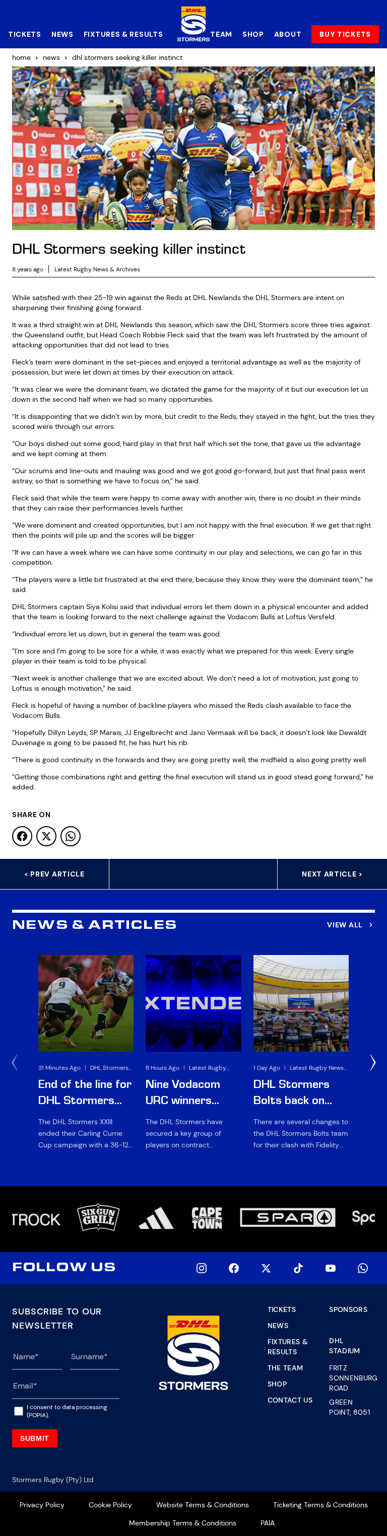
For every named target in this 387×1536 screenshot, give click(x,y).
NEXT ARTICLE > (332, 874)
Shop (253, 34)
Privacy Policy (42, 1504)
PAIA (268, 1522)
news (51, 57)
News (62, 34)
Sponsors (348, 1309)
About (288, 34)
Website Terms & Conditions (202, 1504)
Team (221, 34)
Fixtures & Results (123, 34)
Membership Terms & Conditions (182, 1522)
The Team (285, 1367)
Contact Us (290, 1400)
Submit (34, 1438)
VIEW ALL (345, 924)
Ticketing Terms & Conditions (320, 1504)
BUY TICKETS (345, 34)
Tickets (24, 34)
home (21, 57)
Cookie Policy (110, 1504)
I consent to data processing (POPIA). (67, 1411)
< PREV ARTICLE (54, 874)
